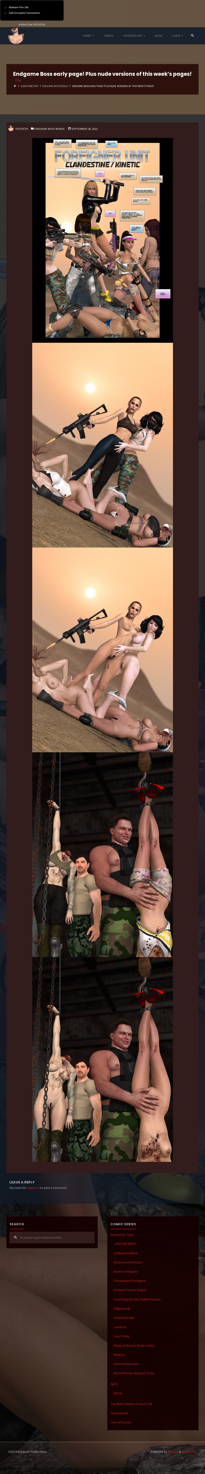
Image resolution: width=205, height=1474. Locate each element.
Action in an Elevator (128, 1262)
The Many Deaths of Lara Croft (131, 1404)
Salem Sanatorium (126, 1364)
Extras (118, 1393)
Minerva (119, 1355)
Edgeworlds (122, 1308)
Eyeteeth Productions (16, 36)
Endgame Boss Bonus (55, 86)
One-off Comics (121, 1422)
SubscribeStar (29, 86)
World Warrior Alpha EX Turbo (134, 1373)
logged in (32, 1188)
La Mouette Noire (126, 1253)
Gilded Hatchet (124, 1318)
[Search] (192, 35)
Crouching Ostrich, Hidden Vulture (137, 1299)
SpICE (115, 1384)
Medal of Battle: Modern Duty (134, 1345)
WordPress (188, 1452)
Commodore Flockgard (130, 1281)
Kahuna (172, 1452)
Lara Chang (121, 1336)
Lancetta (120, 1327)
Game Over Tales (122, 1235)
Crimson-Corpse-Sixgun (130, 1290)
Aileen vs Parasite (126, 1271)
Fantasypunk (119, 1413)
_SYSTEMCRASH (125, 1244)
